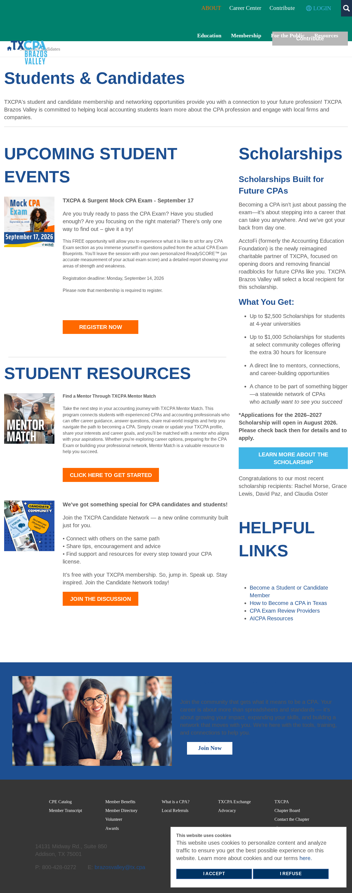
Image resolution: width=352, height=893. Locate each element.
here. (305, 858)
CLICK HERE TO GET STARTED (111, 475)
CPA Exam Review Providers (285, 611)
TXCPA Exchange (234, 801)
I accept (214, 873)
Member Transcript (65, 810)
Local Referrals (175, 810)
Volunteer (113, 819)
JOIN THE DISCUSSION (100, 599)
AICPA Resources (271, 618)
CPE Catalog (60, 801)
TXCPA (281, 801)
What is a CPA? (175, 801)
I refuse (291, 873)
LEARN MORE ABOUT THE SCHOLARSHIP (293, 458)
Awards (112, 828)
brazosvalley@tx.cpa (120, 867)
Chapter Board (287, 810)
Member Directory (121, 810)
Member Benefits (120, 801)
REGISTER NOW (100, 327)
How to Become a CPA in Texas (288, 603)
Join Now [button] (210, 748)
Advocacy (227, 810)
